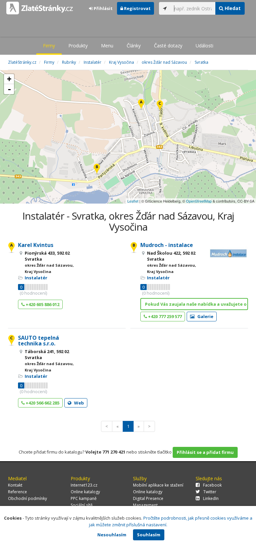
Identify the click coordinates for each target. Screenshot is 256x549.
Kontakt (15, 485)
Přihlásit (103, 8)
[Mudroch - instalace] (96, 169)
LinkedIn (211, 498)
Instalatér (36, 278)
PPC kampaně (84, 498)
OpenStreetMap (199, 201)
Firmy (49, 45)
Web (78, 403)
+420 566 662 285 (42, 403)
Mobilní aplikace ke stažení (158, 485)
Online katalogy (85, 492)
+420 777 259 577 (164, 316)
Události (204, 45)
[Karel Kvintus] (141, 104)
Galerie (204, 316)
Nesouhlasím (111, 535)
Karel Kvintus (35, 245)
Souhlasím (148, 535)
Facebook (212, 485)
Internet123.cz (84, 485)
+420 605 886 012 (42, 304)
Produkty (78, 45)
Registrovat (137, 8)
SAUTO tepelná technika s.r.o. (38, 340)
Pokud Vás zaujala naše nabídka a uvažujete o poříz (196, 304)
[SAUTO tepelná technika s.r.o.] (159, 106)
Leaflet (132, 201)
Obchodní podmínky (27, 498)
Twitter (209, 492)
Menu (107, 45)
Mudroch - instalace (166, 245)
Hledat (232, 8)
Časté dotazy (168, 45)
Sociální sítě (82, 505)
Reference (17, 492)
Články (134, 45)
